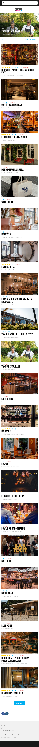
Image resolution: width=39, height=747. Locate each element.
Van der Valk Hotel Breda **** (17, 334)
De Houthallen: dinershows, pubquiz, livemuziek (15, 659)
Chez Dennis (7, 398)
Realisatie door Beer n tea (8, 737)
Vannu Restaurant (10, 366)
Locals (4, 463)
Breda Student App (8, 730)
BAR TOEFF (6, 560)
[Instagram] (7, 713)
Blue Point (6, 625)
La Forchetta (8, 266)
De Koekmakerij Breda (12, 169)
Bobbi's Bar (7, 593)
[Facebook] (3, 713)
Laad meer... (20, 703)
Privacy (3, 725)
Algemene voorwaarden (8, 727)
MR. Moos (6, 431)
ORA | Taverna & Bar (11, 104)
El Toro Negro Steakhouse (14, 137)
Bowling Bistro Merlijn (13, 528)
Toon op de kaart (31, 39)
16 (16, 67)
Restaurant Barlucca (12, 693)
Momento (6, 234)
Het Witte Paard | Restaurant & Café (17, 71)
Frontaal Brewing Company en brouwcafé (16, 300)
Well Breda (7, 201)
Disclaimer (4, 729)
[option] (19, 25)
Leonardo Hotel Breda (12, 496)
